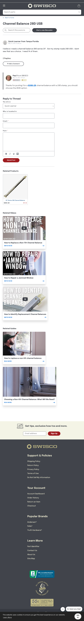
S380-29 (32, 85)
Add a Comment (14, 64)
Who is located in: (10, 111)
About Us (31, 555)
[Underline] (14, 153)
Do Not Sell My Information (38, 477)
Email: (5, 121)
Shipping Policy (33, 461)
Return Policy (33, 465)
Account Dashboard (36, 494)
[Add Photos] (17, 153)
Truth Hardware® (34, 530)
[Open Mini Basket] (79, 5)
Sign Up (54, 433)
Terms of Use (33, 473)
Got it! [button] (78, 616)
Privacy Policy (33, 469)
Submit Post (11, 160)
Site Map (31, 559)
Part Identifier (33, 546)
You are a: (7, 102)
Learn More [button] (7, 617)
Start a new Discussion (44, 30)
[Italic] (10, 153)
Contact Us (32, 550)
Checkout (31, 506)
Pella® (29, 526)
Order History (33, 498)
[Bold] (6, 153)
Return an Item (33, 502)
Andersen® (32, 522)
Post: (5, 131)
